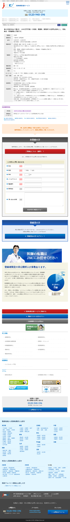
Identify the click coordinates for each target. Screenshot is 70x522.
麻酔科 (63, 471)
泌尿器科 (28, 474)
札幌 (38, 428)
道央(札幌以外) (44, 428)
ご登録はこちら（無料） (33, 151)
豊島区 (4, 438)
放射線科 (50, 472)
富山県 (38, 453)
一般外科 (28, 467)
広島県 (60, 428)
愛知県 (21, 437)
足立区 (4, 443)
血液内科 (5, 471)
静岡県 (21, 440)
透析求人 (7, 349)
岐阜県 (21, 439)
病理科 (55, 476)
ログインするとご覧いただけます (22, 111)
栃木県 (9, 453)
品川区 (4, 431)
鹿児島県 (22, 451)
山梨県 (38, 446)
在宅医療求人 (41, 349)
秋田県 (43, 437)
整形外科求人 (8, 353)
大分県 (21, 449)
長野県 (38, 444)
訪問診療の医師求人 (42, 118)
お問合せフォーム (36, 409)
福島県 (43, 439)
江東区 (4, 441)
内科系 (4, 465)
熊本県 (26, 448)
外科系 (27, 465)
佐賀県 (26, 446)
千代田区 (5, 428)
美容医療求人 (41, 345)
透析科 (57, 469)
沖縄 (55, 442)
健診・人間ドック (52, 474)
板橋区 (13, 438)
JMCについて (37, 494)
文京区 (4, 436)
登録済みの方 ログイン (35, 236)
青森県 (38, 435)
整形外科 (35, 471)
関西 (20, 425)
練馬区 (4, 439)
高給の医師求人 (52, 118)
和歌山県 (27, 431)
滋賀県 (21, 431)
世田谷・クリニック (43, 341)
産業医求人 (8, 337)
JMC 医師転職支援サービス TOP (22, 494)
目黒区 (9, 431)
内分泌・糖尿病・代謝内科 (9, 472)
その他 (64, 477)
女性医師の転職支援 (10, 341)
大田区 (4, 433)
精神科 (56, 472)
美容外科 (34, 474)
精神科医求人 (41, 337)
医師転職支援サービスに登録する (36, 311)
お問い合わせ (16, 496)
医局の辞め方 (8, 375)
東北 (37, 433)
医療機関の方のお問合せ (35, 321)
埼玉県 (4, 452)
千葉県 (9, 452)
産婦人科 (41, 471)
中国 (55, 425)
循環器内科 (5, 469)
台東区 (9, 436)
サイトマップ (48, 496)
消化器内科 (11, 467)
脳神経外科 (28, 471)
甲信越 (38, 442)
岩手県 (43, 435)
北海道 (38, 425)
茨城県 (4, 453)
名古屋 (26, 437)
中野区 (4, 434)
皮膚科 (64, 467)
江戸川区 (5, 444)
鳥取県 (56, 430)
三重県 (26, 439)
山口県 (56, 431)
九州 (20, 443)
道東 (42, 430)
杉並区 (9, 434)
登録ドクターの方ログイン (36, 316)
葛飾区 (9, 443)
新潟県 (43, 444)
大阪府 (21, 428)
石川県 (43, 452)
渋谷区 (13, 430)
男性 (27, 170)
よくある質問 (54, 494)
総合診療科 (58, 477)
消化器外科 (34, 467)
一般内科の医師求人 (30, 118)
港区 (4, 430)
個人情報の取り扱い (36, 496)
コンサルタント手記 (10, 364)
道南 (46, 430)
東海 (20, 434)
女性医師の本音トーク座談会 (46, 375)
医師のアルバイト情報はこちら (13, 485)
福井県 (38, 452)
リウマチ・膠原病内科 (14, 474)
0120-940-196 (37, 14)
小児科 (55, 467)
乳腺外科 (39, 472)
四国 (55, 434)
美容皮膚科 (61, 476)
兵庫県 (26, 428)
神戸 (31, 428)
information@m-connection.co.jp (35, 511)
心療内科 (5, 476)
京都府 (21, 430)
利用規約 (25, 496)
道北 (38, 430)
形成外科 (33, 472)
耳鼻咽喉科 (51, 469)
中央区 (10, 428)
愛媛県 (56, 439)
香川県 (60, 437)
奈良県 (26, 430)
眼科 (59, 467)
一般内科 (5, 467)
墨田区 (9, 439)
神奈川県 (5, 450)
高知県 (60, 439)
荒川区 (9, 441)
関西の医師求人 (19, 118)
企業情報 (46, 494)
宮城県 (38, 437)
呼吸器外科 (36, 469)
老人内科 (5, 474)
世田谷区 (10, 433)
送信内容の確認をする (34, 209)
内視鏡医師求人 (9, 345)
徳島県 (56, 437)
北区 (9, 438)
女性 (33, 170)
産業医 (50, 476)
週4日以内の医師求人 (10, 119)
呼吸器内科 (12, 469)
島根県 (60, 430)
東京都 (4, 425)
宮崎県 (26, 449)
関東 (3, 447)
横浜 (10, 450)
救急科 (50, 467)
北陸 (37, 449)
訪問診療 (61, 474)
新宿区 (8, 430)
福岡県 (21, 446)
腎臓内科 (17, 471)
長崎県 (21, 448)
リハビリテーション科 (54, 471)
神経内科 (11, 471)
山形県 (38, 439)
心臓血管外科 (29, 469)
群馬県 (4, 455)
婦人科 (27, 472)
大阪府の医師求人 (9, 118)
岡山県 (56, 428)
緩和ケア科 (51, 477)
